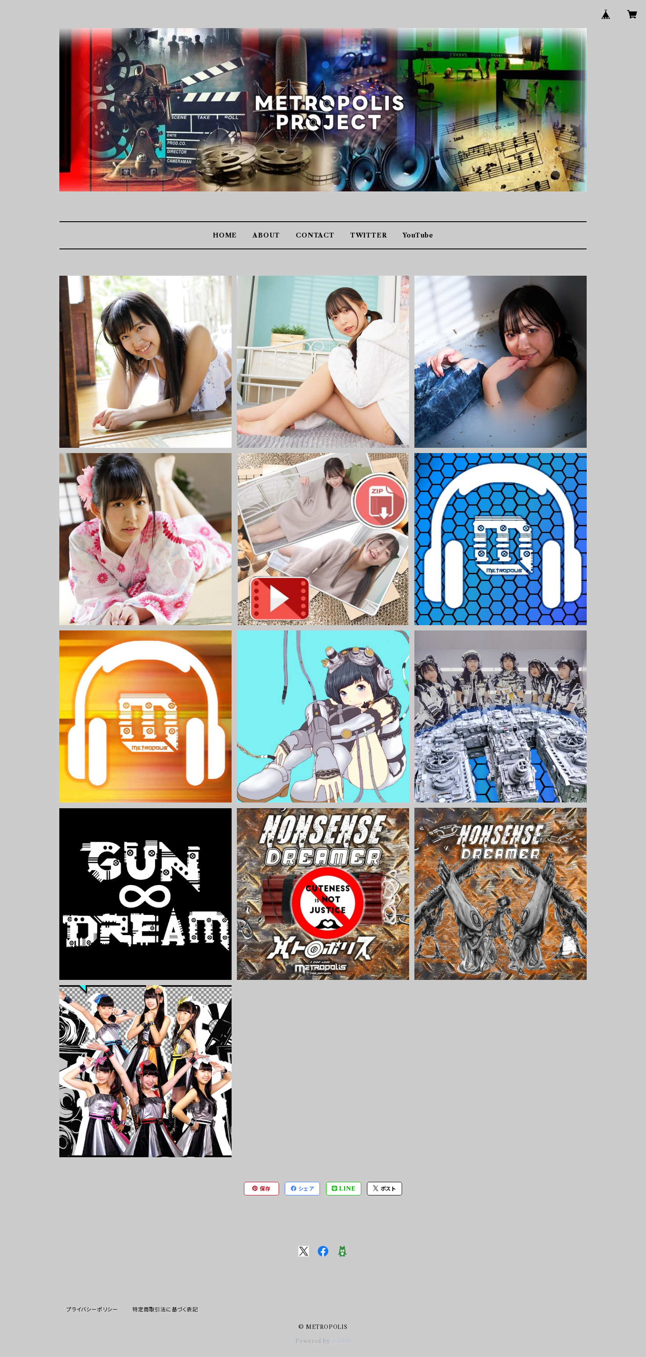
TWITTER (368, 235)
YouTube (418, 235)
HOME (225, 235)
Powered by (313, 1341)
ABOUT (266, 235)
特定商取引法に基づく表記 (165, 1309)
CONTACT (315, 235)
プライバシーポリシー (92, 1309)
